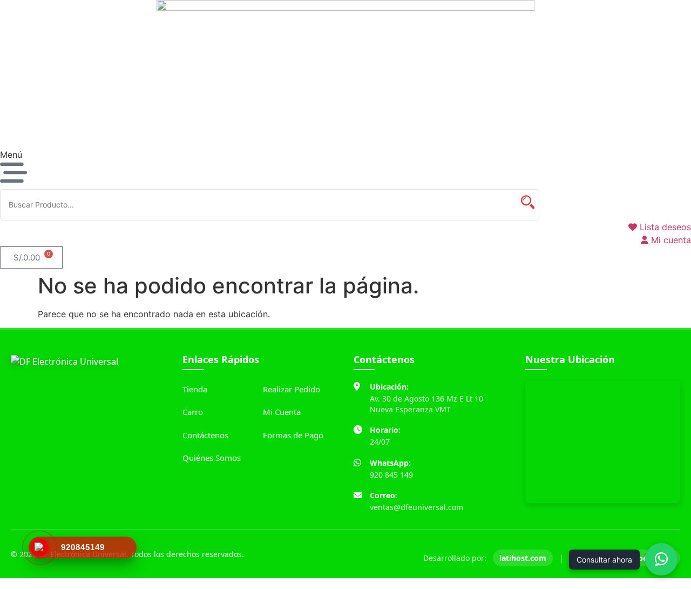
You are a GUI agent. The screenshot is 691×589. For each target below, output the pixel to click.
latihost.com (522, 558)
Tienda (194, 389)
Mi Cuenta (282, 411)
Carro (192, 411)
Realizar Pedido (291, 389)
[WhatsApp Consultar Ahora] (661, 559)
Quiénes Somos (211, 457)
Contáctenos (205, 435)
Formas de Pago (293, 435)
